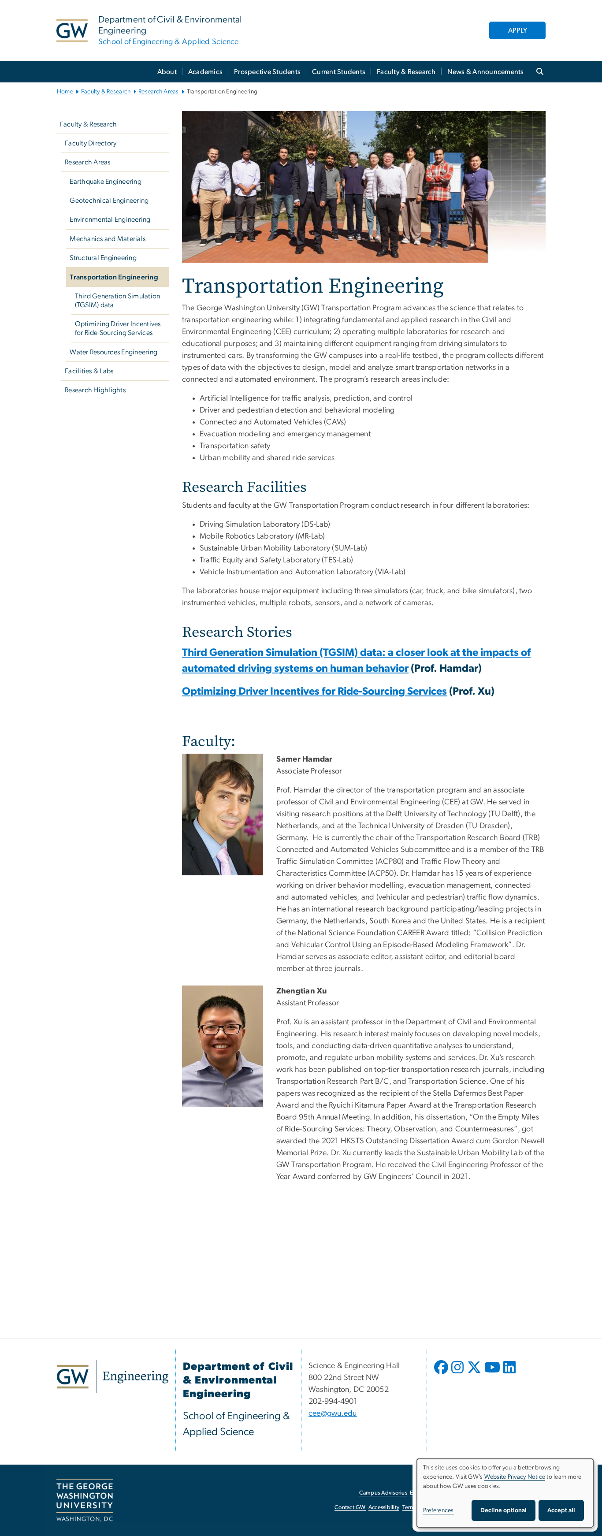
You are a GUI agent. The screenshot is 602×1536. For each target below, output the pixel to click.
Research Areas (158, 92)
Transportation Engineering (114, 277)
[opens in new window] (442, 1373)
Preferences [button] (438, 1510)
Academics (205, 71)
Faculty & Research (406, 71)
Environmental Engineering (110, 219)
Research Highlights (95, 390)
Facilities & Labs (89, 371)
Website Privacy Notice (515, 1477)
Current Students (338, 71)
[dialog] (505, 1493)
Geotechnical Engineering (109, 200)
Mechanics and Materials (107, 238)
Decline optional (503, 1510)
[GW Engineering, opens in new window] (112, 1376)
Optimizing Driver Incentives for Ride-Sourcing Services (118, 328)
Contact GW (350, 1507)
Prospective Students (267, 71)
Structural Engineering (103, 257)
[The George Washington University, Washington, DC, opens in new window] (84, 1500)
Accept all (561, 1510)
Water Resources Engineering (113, 352)
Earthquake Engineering (105, 181)
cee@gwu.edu (332, 1413)
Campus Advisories (383, 1493)
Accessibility (383, 1507)
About (167, 71)
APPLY (517, 30)
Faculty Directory (90, 143)
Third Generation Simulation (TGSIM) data (117, 301)
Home (65, 92)
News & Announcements (485, 71)
